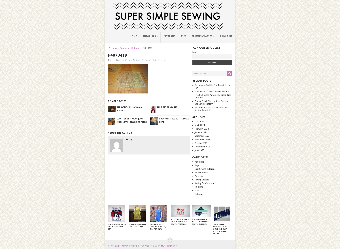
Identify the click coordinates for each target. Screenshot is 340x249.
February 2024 (202, 129)
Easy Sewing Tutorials (205, 169)
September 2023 (202, 146)
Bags (197, 165)
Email (194, 52)
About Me (226, 36)
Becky (112, 60)
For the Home (201, 172)
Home (133, 36)
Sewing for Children (143, 60)
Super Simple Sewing (119, 246)
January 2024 (201, 132)
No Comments (160, 60)
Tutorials (149, 36)
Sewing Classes (202, 36)
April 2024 (200, 125)
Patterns (169, 36)
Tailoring (199, 187)
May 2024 (199, 121)
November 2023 (202, 139)
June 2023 (199, 150)
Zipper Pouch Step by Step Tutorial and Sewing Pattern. (211, 102)
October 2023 (201, 143)
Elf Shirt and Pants (167, 107)
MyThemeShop (169, 246)
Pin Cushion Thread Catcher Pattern (212, 91)
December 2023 (202, 136)
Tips (183, 36)
